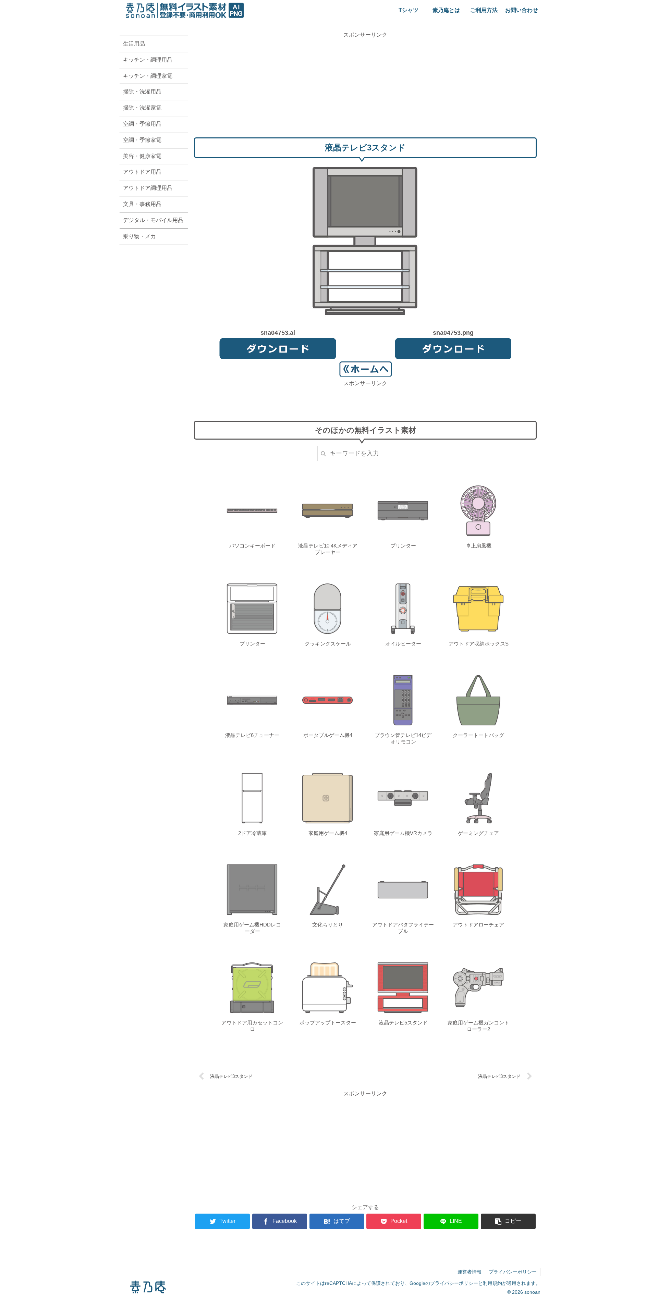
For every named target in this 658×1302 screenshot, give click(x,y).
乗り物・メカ (139, 236)
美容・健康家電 (142, 156)
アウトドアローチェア (478, 925)
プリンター (403, 546)
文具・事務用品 (142, 204)
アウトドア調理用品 (147, 188)
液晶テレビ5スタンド (403, 1022)
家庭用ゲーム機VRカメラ (403, 833)
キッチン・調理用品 (147, 60)
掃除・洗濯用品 (142, 92)
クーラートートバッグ (478, 735)
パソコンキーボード (252, 546)
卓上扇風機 (478, 546)
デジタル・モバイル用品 (153, 220)
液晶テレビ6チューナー (252, 735)
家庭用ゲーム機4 (327, 833)
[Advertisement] (365, 87)
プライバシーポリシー (513, 1272)
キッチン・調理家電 (147, 76)
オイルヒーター (403, 644)
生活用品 (134, 44)
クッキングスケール (328, 644)
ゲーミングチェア (478, 833)
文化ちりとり (327, 925)
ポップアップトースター (328, 1022)
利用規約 (492, 1283)
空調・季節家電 (142, 140)
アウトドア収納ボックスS (479, 644)
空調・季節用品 (142, 124)
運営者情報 (470, 1272)
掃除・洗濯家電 (142, 108)
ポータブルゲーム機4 (327, 735)
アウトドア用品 (142, 172)
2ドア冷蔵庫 (252, 833)
